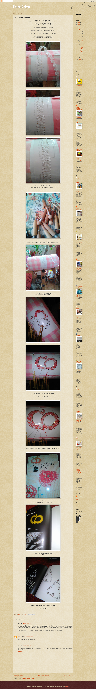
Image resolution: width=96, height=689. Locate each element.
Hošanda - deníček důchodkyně (79, 108)
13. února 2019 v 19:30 (27, 623)
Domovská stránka (43, 675)
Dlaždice (78, 370)
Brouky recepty (78, 470)
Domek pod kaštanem (78, 362)
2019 (79, 24)
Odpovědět (20, 632)
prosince (80, 26)
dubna (80, 34)
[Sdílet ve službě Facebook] (33, 614)
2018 (79, 62)
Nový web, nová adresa (78, 296)
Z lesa (77, 308)
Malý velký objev (78, 316)
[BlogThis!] (30, 614)
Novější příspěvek (18, 675)
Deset (77, 217)
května (80, 33)
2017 (79, 64)
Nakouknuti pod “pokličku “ (79, 190)
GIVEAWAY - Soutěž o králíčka (78, 448)
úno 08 (81, 40)
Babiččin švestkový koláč (79, 472)
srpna (80, 29)
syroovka (78, 335)
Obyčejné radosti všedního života (78, 180)
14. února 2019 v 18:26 (27, 645)
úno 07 (81, 43)
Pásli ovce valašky (78, 412)
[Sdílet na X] (32, 614)
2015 (79, 67)
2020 (79, 22)
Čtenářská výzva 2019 (78, 391)
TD (77, 122)
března (80, 36)
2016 (79, 66)
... (76, 343)
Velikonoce (78, 117)
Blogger (66, 686)
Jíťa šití (78, 260)
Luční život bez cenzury (79, 86)
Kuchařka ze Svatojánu (79, 150)
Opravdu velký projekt (79, 421)
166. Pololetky (81, 47)
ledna (80, 59)
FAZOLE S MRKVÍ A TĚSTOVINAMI (79, 159)
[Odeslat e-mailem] (29, 614)
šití (76, 505)
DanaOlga (21, 6)
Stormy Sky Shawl (78, 269)
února (80, 38)
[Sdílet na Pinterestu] (34, 614)
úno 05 (81, 56)
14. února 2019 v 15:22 (28, 636)
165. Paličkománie (81, 52)
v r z (77, 233)
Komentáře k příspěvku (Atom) (28, 678)
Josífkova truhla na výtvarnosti (79, 242)
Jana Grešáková (78, 209)
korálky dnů (79, 389)
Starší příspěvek (68, 675)
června (80, 31)
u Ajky (77, 77)
